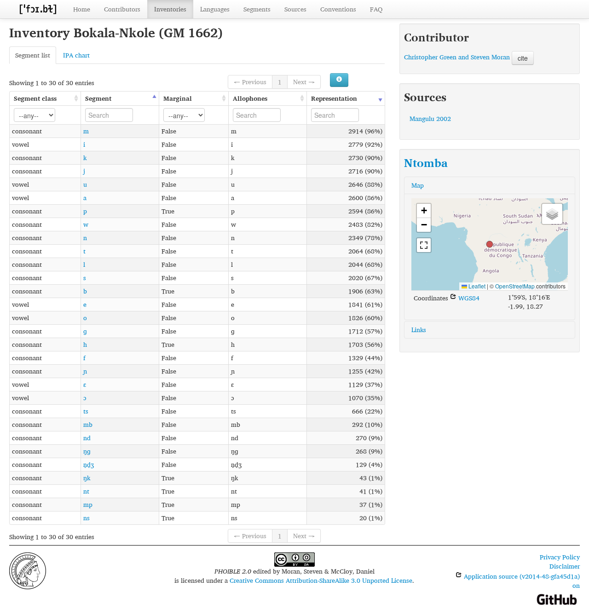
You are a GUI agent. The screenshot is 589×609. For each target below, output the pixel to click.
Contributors (122, 9)
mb (87, 424)
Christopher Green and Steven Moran (458, 57)
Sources (295, 9)
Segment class (35, 98)
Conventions (338, 9)
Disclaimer (564, 566)
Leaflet (476, 286)
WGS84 (467, 298)
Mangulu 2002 (430, 118)
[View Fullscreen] (424, 245)
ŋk (86, 477)
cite (523, 58)
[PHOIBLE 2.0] (37, 9)
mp (87, 504)
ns (86, 517)
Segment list (32, 55)
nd (87, 437)
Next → (304, 81)
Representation (334, 98)
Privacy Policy (560, 557)
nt (86, 491)
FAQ (376, 9)
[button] (489, 244)
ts (85, 411)
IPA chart (76, 55)
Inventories (170, 9)
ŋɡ (87, 451)
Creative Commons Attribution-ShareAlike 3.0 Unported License (321, 580)
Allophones (250, 98)
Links (418, 329)
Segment (98, 98)
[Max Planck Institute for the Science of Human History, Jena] (27, 569)
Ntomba (426, 163)
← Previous (250, 81)
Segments (257, 9)
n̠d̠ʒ (88, 464)
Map (417, 185)
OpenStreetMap (515, 286)
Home (81, 9)
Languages (215, 9)
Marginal (177, 98)
